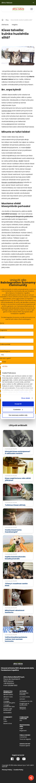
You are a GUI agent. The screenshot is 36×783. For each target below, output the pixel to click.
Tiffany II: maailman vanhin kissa (16, 584)
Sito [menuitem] (21, 720)
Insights (15, 25)
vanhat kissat (7, 111)
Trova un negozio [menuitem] (25, 739)
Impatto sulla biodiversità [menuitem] (7, 709)
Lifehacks (5, 25)
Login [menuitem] (21, 728)
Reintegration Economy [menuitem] (24, 693)
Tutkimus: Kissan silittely (15, 505)
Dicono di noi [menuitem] (7, 723)
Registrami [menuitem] (23, 731)
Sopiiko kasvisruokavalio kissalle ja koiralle (15, 558)
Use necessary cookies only (18, 415)
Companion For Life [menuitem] (26, 701)
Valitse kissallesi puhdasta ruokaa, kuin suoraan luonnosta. (16, 639)
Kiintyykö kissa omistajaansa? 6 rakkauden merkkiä (17, 452)
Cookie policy (23, 392)
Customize (17, 409)
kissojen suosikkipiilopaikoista (12, 182)
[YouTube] (24, 760)
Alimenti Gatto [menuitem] (8, 694)
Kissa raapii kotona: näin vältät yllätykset (18, 479)
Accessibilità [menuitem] (7, 713)
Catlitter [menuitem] (6, 699)
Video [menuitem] (5, 721)
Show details (25, 398)
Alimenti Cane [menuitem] (8, 697)
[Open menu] (32, 9)
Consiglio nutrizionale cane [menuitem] (9, 706)
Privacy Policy (7, 770)
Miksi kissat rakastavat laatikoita (14, 611)
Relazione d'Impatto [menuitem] (23, 708)
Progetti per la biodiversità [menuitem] (24, 704)
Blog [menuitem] (4, 719)
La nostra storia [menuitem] (25, 697)
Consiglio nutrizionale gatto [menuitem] (9, 702)
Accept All (18, 404)
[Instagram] (18, 760)
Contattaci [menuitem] (23, 737)
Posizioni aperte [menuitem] (25, 746)
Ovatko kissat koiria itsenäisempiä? (13, 531)
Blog (7, 20)
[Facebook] (12, 760)
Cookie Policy (18, 770)
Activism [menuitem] (22, 699)
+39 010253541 (8, 683)
